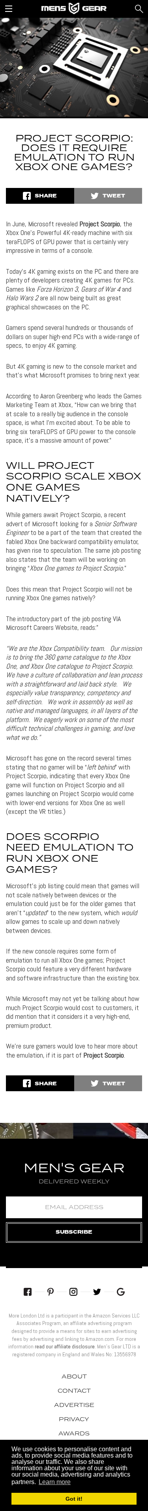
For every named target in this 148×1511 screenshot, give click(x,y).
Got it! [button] (74, 1499)
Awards (74, 1433)
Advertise (74, 1405)
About (74, 1377)
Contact (74, 1391)
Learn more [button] (55, 1482)
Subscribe (74, 1232)
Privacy (74, 1419)
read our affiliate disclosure (65, 1346)
